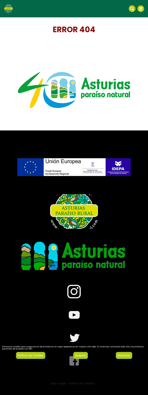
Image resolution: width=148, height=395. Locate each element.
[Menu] (140, 9)
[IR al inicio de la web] (8, 8)
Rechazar (124, 355)
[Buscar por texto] (132, 8)
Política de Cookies (30, 355)
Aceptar (80, 355)
